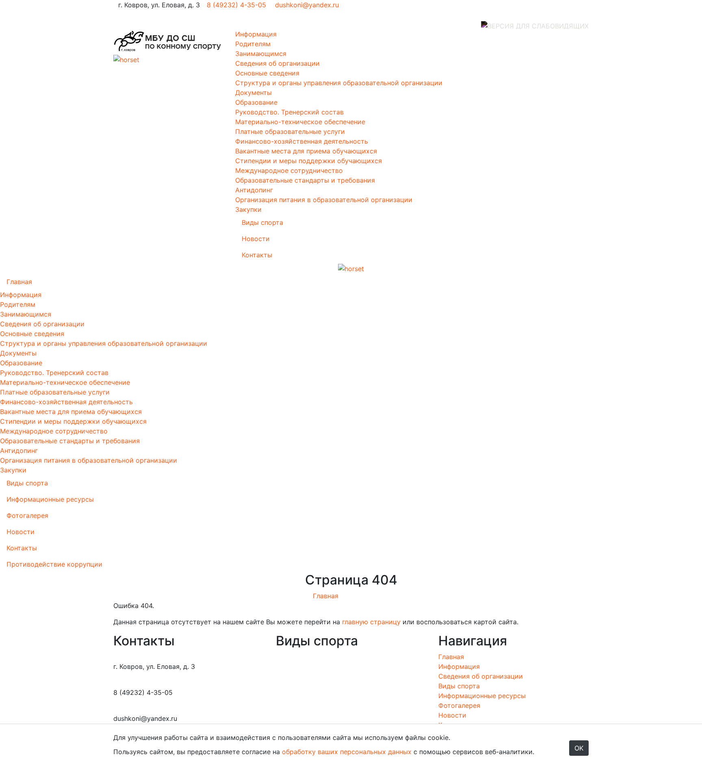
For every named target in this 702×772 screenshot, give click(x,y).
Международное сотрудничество (289, 170)
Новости (256, 239)
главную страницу (370, 622)
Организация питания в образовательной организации (323, 200)
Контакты (257, 255)
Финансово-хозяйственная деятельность (301, 141)
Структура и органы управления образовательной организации (338, 83)
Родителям (253, 44)
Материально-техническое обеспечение (300, 122)
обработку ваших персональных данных (347, 752)
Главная (19, 282)
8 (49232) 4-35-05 (236, 5)
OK (578, 748)
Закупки (248, 209)
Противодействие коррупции (54, 564)
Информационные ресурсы (50, 499)
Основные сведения (267, 73)
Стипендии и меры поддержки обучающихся (308, 161)
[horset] (168, 41)
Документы (253, 92)
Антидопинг (254, 190)
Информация (256, 34)
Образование (256, 102)
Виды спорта (262, 222)
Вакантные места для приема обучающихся (306, 151)
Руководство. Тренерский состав (289, 112)
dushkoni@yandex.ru (306, 5)
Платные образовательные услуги (290, 131)
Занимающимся (260, 54)
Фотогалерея (27, 515)
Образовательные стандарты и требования (305, 180)
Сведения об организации (277, 63)
